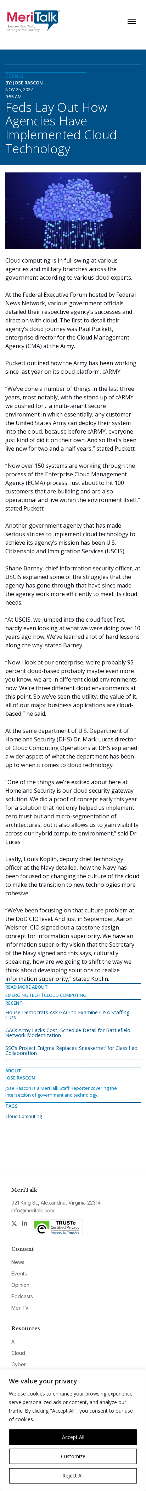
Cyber (18, 1364)
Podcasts (22, 1296)
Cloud (18, 1353)
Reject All (73, 1475)
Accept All (73, 1437)
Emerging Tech (22, 995)
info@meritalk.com (32, 1210)
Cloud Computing (65, 995)
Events (19, 1273)
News (17, 1262)
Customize (73, 1456)
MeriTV (20, 1308)
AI (13, 1342)
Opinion (20, 1285)
